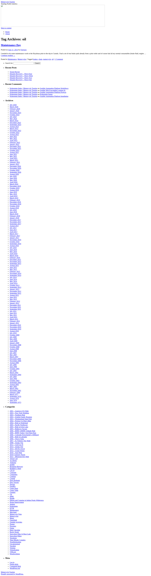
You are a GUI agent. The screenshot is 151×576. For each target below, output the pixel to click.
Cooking (13, 476)
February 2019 (15, 200)
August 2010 (14, 331)
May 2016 (13, 252)
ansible (12, 465)
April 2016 (13, 254)
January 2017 (14, 238)
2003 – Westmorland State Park (21, 419)
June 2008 (13, 351)
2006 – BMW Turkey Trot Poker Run (23, 433)
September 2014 (15, 275)
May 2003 (13, 386)
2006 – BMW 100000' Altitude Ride (22, 431)
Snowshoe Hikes (16, 536)
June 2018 (13, 212)
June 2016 (13, 250)
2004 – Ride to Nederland (19, 423)
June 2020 (13, 178)
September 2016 (15, 244)
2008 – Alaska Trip (16, 443)
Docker (12, 484)
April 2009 (13, 341)
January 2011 (14, 323)
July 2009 (13, 337)
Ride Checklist (15, 530)
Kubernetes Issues (46, 94)
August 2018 (14, 208)
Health (12, 498)
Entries (14, 564)
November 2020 (15, 168)
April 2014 (13, 283)
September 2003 (15, 383)
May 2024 (13, 119)
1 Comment (59, 59)
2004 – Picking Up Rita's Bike (20, 421)
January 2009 (14, 343)
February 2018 (15, 216)
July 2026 (13, 105)
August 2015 (14, 265)
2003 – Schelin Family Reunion (21, 417)
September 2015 (15, 263)
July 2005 (13, 371)
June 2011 (13, 313)
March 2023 (14, 129)
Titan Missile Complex (18, 540)
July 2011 (13, 311)
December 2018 (15, 202)
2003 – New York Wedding (19, 413)
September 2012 (15, 293)
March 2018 (14, 214)
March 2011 (14, 319)
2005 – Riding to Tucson (18, 429)
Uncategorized (15, 544)
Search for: (9, 63)
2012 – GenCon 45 (16, 445)
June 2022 (13, 136)
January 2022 (14, 144)
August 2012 (14, 295)
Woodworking (15, 554)
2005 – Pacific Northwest (19, 425)
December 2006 (15, 359)
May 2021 (13, 156)
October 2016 (14, 242)
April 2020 (13, 182)
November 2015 (15, 261)
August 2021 (14, 152)
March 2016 (14, 256)
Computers (13, 474)
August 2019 (14, 190)
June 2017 (13, 230)
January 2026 (14, 111)
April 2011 (13, 317)
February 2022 (15, 142)
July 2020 (13, 176)
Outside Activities (16, 522)
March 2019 (14, 198)
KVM (12, 508)
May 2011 (13, 315)
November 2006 (15, 361)
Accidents (13, 461)
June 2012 (13, 297)
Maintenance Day (11, 45)
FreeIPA (13, 486)
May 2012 (13, 299)
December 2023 (15, 123)
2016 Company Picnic (17, 455)
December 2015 (15, 259)
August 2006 (14, 363)
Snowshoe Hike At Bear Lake (20, 534)
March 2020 (14, 184)
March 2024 (14, 121)
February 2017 (15, 236)
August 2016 (14, 246)
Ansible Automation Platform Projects (53, 92)
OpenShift (13, 520)
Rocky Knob (14, 532)
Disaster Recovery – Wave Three (21, 76)
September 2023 (15, 125)
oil (53, 59)
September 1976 (15, 396)
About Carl (14, 459)
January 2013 (14, 289)
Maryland (13, 512)
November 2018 (15, 204)
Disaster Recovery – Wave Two (21, 78)
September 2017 (15, 224)
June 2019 (13, 192)
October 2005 (14, 369)
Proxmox (13, 526)
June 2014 (13, 279)
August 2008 (14, 349)
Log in (12, 562)
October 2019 (14, 188)
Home (7, 32)
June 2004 (13, 379)
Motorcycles (22, 59)
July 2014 (13, 277)
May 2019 (13, 194)
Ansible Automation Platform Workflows (54, 88)
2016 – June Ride (16, 453)
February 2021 (15, 162)
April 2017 (13, 232)
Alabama (13, 463)
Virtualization (14, 550)
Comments (15, 566)
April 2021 (13, 158)
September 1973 (15, 402)
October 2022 (14, 132)
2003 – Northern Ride (17, 415)
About (7, 34)
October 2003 (14, 381)
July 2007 (13, 353)
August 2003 (14, 385)
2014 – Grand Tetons (17, 451)
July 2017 (13, 228)
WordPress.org (15, 568)
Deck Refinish (15, 480)
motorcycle (47, 59)
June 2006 (13, 367)
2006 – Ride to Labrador (18, 437)
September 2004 (15, 375)
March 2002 (14, 388)
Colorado (13, 472)
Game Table (14, 490)
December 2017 (15, 220)
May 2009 (13, 339)
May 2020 (13, 180)
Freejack (24, 50)
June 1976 (13, 400)
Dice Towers (14, 482)
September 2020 (15, 172)
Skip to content (6, 28)
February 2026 (15, 109)
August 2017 (14, 226)
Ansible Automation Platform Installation (54, 96)
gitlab (12, 496)
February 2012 (15, 301)
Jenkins (12, 504)
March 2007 (14, 357)
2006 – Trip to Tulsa (17, 439)
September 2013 (15, 287)
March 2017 (14, 234)
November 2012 (15, 291)
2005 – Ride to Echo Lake (19, 427)
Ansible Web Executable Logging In (52, 90)
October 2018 (14, 206)
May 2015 (13, 269)
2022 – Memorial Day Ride (19, 457)
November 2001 (15, 390)
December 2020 (15, 166)
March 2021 (14, 160)
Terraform (13, 538)
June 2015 (13, 267)
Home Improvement (17, 502)
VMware (13, 552)
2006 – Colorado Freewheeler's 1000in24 (24, 435)
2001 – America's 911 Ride (19, 411)
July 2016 (13, 248)
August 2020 (14, 174)
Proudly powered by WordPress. (12, 574)
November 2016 (15, 240)
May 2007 (13, 355)
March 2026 (14, 107)
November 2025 (15, 113)
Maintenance (12, 59)
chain (40, 59)
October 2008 (14, 347)
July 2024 (13, 117)
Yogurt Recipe (15, 72)
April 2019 (13, 196)
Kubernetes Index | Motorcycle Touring (23, 88)
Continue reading (8, 55)
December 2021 (15, 146)
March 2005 (14, 373)
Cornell (12, 478)
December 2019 (15, 186)
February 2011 (15, 321)
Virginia (12, 548)
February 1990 (15, 392)
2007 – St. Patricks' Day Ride (20, 441)
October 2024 (14, 115)
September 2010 (15, 329)
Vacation (13, 546)
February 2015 (15, 271)
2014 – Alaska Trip (16, 447)
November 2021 (15, 148)
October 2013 (14, 285)
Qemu (12, 528)
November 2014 (15, 273)
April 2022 (13, 140)
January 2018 (14, 218)
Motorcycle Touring (8, 2)
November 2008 (15, 345)
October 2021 (14, 150)
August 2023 (14, 127)
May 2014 (13, 281)
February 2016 (15, 258)
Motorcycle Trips (16, 514)
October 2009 (14, 335)
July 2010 (13, 333)
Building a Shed (15, 469)
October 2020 (14, 170)
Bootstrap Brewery (16, 467)
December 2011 (15, 305)
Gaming (12, 492)
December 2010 (15, 325)
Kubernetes (14, 506)
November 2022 (15, 131)
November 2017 (15, 222)
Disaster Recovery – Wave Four (21, 74)
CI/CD (12, 470)
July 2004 (13, 377)
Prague (12, 524)
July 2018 (13, 210)
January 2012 (14, 303)
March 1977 (14, 394)
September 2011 (15, 309)
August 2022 (14, 134)
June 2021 (13, 154)
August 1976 (14, 398)
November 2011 (15, 307)
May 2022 (13, 138)
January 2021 (14, 164)
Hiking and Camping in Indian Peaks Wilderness (27, 500)
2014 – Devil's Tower (17, 449)
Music (12, 518)
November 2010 (15, 327)
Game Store (14, 488)
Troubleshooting (15, 542)
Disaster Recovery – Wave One (21, 80)
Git (11, 494)
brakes (35, 59)
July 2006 (13, 365)
